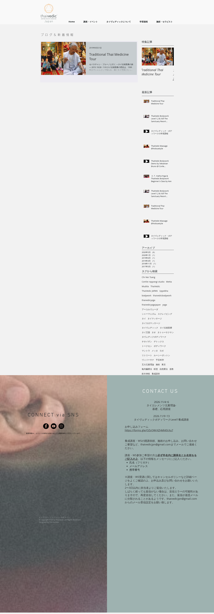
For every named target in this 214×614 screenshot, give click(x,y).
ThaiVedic (155, 286)
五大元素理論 (148, 364)
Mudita (145, 286)
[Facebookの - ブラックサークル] (46, 426)
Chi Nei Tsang (148, 277)
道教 (171, 369)
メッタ (155, 350)
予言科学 (160, 359)
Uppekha (163, 290)
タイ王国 (146, 332)
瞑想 (156, 369)
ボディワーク (160, 346)
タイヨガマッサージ (151, 323)
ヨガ (162, 350)
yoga (164, 304)
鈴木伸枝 (146, 373)
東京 (164, 364)
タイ (144, 318)
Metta (169, 281)
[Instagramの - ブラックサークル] (61, 426)
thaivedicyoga (148, 300)
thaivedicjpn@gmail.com (155, 444)
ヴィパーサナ (148, 359)
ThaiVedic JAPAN (150, 290)
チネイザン (147, 341)
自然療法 (164, 369)
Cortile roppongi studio (153, 281)
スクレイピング (165, 313)
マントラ (146, 350)
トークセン (147, 346)
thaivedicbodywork (162, 295)
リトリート (147, 355)
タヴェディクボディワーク (154, 336)
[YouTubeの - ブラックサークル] (53, 426)
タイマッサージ (155, 318)
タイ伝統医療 (166, 327)
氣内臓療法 (147, 369)
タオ (154, 332)
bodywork (146, 295)
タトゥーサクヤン (166, 332)
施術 (158, 364)
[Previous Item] (146, 56)
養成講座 (156, 373)
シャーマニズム (149, 313)
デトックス (159, 341)
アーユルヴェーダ (150, 309)
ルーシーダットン (162, 355)
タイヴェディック (150, 327)
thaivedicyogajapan (151, 304)
